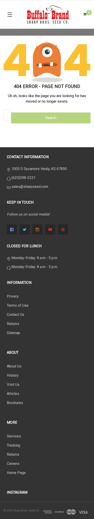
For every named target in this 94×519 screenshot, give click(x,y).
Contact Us (15, 314)
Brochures (15, 403)
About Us (14, 366)
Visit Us (13, 384)
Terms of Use (18, 305)
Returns (13, 324)
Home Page (16, 473)
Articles (13, 393)
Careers (13, 463)
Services (14, 436)
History (12, 375)
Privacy (13, 296)
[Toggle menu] (9, 14)
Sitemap (13, 333)
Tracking (13, 445)
